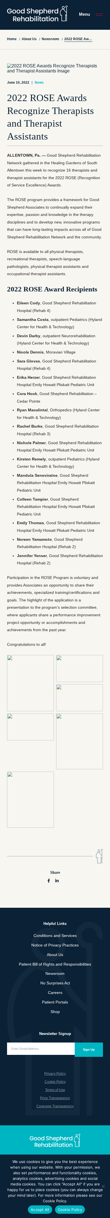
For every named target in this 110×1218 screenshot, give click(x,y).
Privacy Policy (55, 1074)
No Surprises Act (55, 983)
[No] (103, 1186)
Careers (55, 992)
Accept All (40, 1209)
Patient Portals (55, 1002)
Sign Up (89, 1049)
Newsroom (55, 973)
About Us (55, 954)
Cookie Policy (55, 1082)
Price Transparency (55, 1098)
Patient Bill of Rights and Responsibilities (55, 964)
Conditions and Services (55, 935)
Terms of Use (55, 1090)
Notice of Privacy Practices (55, 945)
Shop (55, 1011)
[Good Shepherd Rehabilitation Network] (37, 13)
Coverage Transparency (55, 1106)
